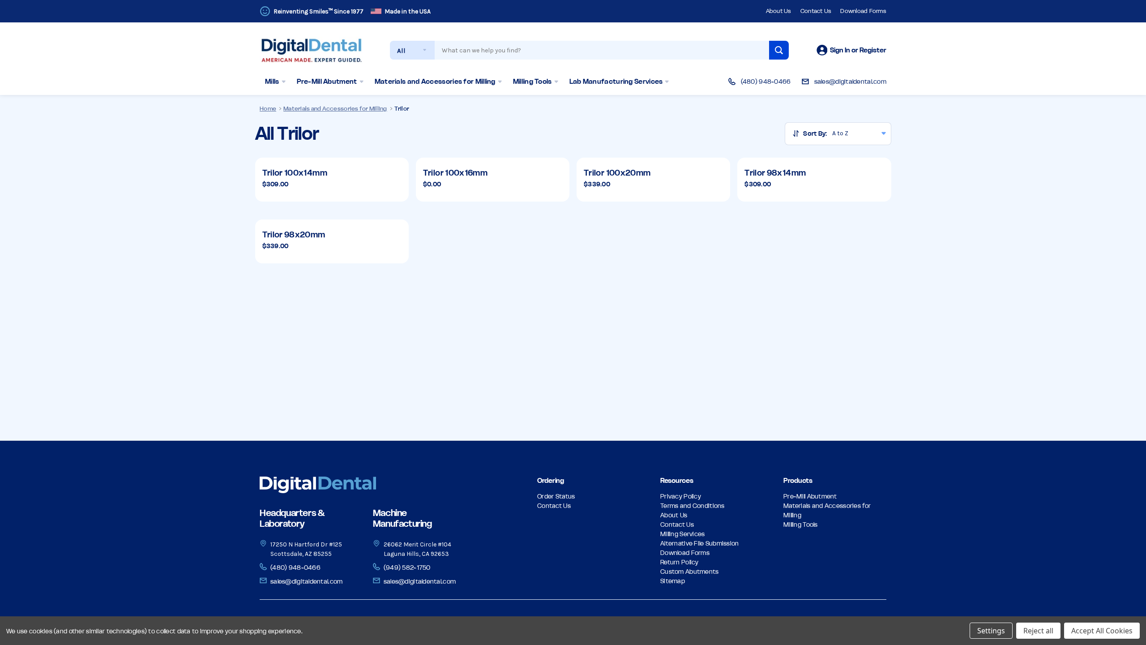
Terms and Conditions (692, 506)
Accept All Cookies (1102, 631)
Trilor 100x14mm (294, 173)
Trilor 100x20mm (617, 173)
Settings (991, 631)
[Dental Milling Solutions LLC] (360, 485)
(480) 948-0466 (766, 81)
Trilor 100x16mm (455, 173)
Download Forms (863, 11)
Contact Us (816, 11)
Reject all (1038, 631)
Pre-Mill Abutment (327, 81)
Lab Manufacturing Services (616, 81)
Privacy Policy (680, 496)
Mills (272, 81)
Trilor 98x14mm (775, 173)
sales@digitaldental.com (850, 81)
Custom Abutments (689, 572)
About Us (778, 11)
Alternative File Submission (699, 543)
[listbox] (861, 133)
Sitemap (672, 581)
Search (779, 50)
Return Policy (679, 562)
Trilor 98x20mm (293, 234)
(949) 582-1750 (407, 567)
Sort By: (815, 133)
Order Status (556, 496)
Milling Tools (532, 81)
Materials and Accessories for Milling (435, 81)
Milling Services (682, 534)
